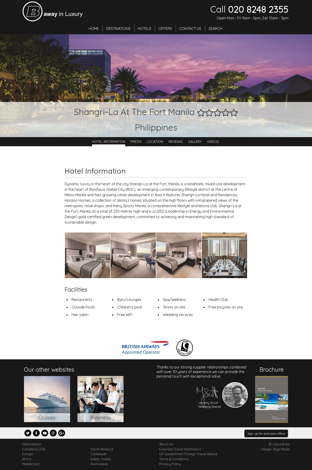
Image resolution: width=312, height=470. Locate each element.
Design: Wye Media (275, 449)
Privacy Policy (170, 464)
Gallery (195, 142)
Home (94, 28)
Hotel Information (108, 142)
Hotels (144, 28)
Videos (213, 142)
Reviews (175, 142)
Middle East (31, 464)
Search (215, 28)
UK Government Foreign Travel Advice (188, 454)
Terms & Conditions (174, 459)
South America (102, 449)
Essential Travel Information (180, 449)
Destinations (118, 28)
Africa (26, 459)
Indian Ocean (101, 459)
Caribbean (99, 454)
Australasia (99, 464)
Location (155, 142)
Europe (27, 454)
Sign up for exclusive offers (266, 433)
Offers (165, 28)
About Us (166, 444)
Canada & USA (33, 449)
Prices (135, 142)
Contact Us (190, 28)
